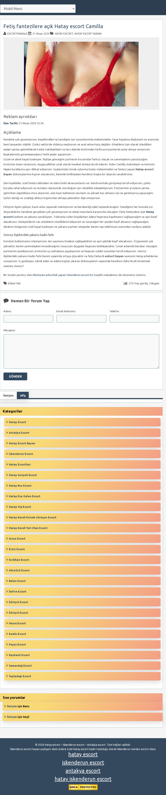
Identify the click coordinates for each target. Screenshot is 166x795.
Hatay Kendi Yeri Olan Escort (28, 528)
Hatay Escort (64, 33)
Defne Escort (17, 591)
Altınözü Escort (19, 570)
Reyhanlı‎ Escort (19, 655)
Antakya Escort (19, 432)
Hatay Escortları (20, 464)
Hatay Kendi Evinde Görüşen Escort (32, 517)
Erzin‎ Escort (17, 549)
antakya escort (83, 771)
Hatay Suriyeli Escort (23, 475)
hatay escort (83, 754)
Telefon (114, 311)
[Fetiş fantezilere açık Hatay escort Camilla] (81, 107)
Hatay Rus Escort (20, 485)
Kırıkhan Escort (19, 559)
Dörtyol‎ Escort (18, 612)
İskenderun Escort (21, 453)
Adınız (7, 311)
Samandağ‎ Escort (20, 665)
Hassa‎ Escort (17, 623)
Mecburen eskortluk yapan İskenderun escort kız (63, 274)
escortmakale (17, 33)
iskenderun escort (83, 762)
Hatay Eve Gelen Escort (24, 496)
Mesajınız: (9, 330)
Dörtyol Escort (18, 602)
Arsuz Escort (17, 538)
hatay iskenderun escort (83, 779)
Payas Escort (17, 644)
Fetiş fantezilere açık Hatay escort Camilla (53, 26)
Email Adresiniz (66, 311)
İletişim (12, 706)
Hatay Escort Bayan (88, 33)
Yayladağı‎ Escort (20, 676)
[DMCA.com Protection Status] (83, 789)
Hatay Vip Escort (20, 506)
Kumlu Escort (17, 633)
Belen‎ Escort (17, 581)
